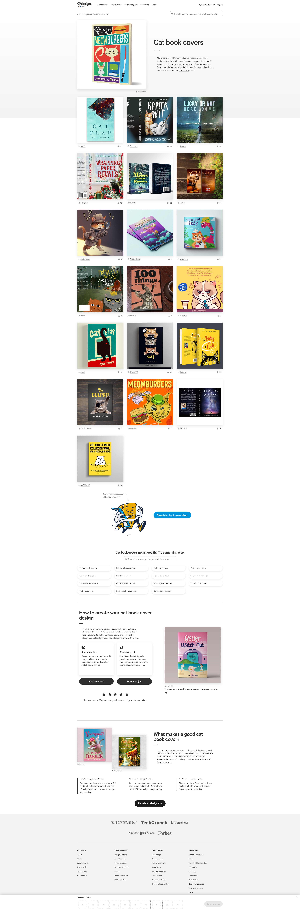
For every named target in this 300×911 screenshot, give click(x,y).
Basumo (82, 764)
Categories (103, 5)
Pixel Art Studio (86, 428)
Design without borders (198, 863)
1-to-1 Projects (120, 859)
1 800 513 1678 (208, 5)
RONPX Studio (135, 259)
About (79, 855)
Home (79, 14)
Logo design (156, 855)
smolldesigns (184, 259)
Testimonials (82, 871)
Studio (155, 5)
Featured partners (196, 888)
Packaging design (159, 871)
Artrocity (183, 146)
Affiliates (192, 871)
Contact (80, 859)
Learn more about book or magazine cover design (191, 689)
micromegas (184, 315)
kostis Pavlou (142, 91)
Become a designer (196, 855)
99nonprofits (82, 875)
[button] (297, 897)
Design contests (121, 855)
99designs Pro (120, 880)
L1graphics (133, 146)
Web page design (158, 863)
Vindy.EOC (134, 372)
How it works (116, 5)
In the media (82, 867)
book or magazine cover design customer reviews (125, 700)
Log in (220, 5)
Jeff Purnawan (85, 259)
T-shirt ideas (194, 880)
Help (191, 892)
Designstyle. (118, 771)
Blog (191, 859)
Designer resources (196, 884)
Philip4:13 (183, 428)
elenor (83, 315)
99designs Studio (121, 875)
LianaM (132, 202)
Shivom (182, 202)
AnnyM (83, 372)
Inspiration (144, 5)
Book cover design (159, 880)
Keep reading (86, 792)
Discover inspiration (122, 867)
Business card (157, 859)
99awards (193, 867)
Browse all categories (160, 884)
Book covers (99, 14)
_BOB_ (83, 146)
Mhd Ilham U (85, 485)
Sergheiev (133, 428)
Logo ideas (193, 875)
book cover (184, 70)
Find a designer (130, 5)
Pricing (117, 871)
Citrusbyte (183, 372)
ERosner (133, 315)
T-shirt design (157, 875)
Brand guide (156, 867)
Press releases (82, 863)
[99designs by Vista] (84, 4)
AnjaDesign (170, 685)
